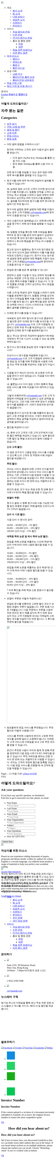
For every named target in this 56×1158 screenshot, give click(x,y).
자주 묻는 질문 (20, 53)
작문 (20, 47)
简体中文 (13, 94)
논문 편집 (17, 35)
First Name (12, 803)
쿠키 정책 (17, 918)
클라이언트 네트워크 (23, 80)
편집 (20, 44)
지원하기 (17, 23)
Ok (2, 1122)
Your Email (12, 814)
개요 (9, 897)
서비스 (10, 924)
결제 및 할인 (13, 130)
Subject (10, 825)
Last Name (12, 808)
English (4, 94)
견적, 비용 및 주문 (16, 127)
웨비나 (16, 59)
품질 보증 (12, 139)
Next (27, 773)
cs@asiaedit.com (14, 991)
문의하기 (17, 26)
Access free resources (11, 871)
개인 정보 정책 (20, 921)
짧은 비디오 (19, 68)
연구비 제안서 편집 (22, 38)
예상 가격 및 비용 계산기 (19, 86)
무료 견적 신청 (14, 83)
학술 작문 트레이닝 (22, 50)
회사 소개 (17, 10)
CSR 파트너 (19, 17)
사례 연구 (17, 74)
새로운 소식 (19, 20)
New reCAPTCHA (16, 836)
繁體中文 (23, 94)
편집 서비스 (13, 136)
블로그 (16, 65)
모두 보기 (12, 124)
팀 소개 (16, 14)
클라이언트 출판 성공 (23, 77)
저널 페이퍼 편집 (21, 32)
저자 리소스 (13, 56)
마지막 (33, 773)
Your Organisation (15, 819)
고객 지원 (12, 133)
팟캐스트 (17, 62)
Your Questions (14, 831)
